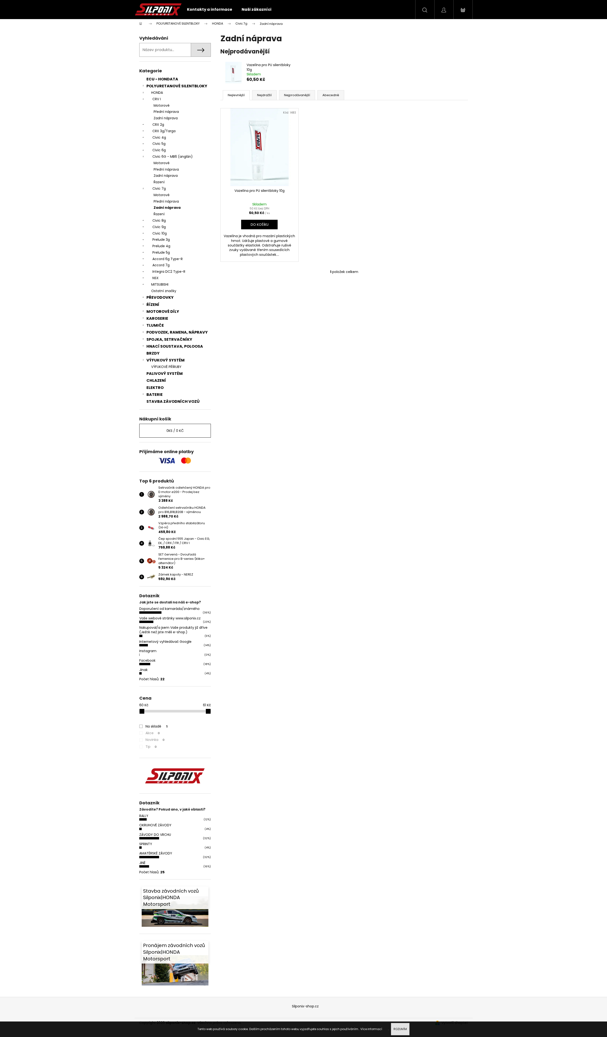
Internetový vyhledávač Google (165, 641)
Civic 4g (159, 137)
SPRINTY (145, 844)
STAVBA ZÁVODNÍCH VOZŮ (173, 401)
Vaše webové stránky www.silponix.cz (170, 618)
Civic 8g (159, 220)
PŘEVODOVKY (160, 297)
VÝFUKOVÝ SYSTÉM (165, 360)
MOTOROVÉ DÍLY (162, 311)
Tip (151, 746)
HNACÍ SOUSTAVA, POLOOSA (174, 346)
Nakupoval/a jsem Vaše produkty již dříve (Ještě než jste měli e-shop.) (173, 629)
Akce (152, 733)
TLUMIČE (155, 325)
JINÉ (142, 862)
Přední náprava (166, 111)
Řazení (159, 182)
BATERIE (154, 394)
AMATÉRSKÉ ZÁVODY (155, 853)
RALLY (143, 815)
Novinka (155, 739)
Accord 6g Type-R (167, 259)
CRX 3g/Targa (164, 131)
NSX (155, 278)
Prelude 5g (161, 252)
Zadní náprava (166, 118)
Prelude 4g (161, 246)
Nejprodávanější (297, 95)
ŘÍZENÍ (152, 304)
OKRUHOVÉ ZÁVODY (155, 825)
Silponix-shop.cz (305, 1006)
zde (385, 1029)
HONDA (157, 92)
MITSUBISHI (159, 284)
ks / (175, 430)
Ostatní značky (163, 290)
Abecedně (330, 95)
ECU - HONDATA (162, 79)
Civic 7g (159, 188)
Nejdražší (264, 95)
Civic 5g (159, 143)
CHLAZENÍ (156, 380)
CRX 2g (158, 124)
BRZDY (153, 353)
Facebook (147, 660)
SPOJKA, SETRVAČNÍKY (169, 339)
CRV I (156, 99)
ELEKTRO (155, 387)
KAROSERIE (157, 318)
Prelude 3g (161, 239)
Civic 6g (159, 150)
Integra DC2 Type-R (168, 271)
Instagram (147, 651)
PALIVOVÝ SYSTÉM (164, 373)
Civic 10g (159, 233)
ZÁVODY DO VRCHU (155, 834)
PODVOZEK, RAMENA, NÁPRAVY (177, 332)
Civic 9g (159, 227)
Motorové (162, 105)
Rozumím (400, 1029)
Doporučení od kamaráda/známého (169, 608)
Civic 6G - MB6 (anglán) (172, 156)
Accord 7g (161, 265)
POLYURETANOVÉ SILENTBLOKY (176, 86)
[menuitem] (209, 9)
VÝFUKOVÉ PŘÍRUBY (166, 366)
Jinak (143, 669)
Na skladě (156, 726)
